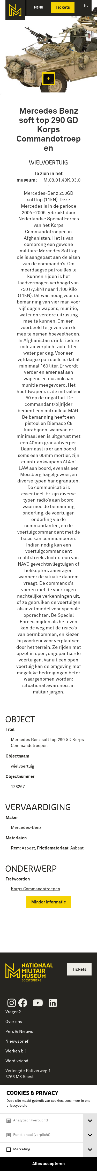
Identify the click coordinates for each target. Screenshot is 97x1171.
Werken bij (15, 1051)
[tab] (90, 1121)
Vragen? (13, 1012)
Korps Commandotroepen (35, 889)
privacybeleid (16, 1105)
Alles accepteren (48, 1164)
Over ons (13, 1022)
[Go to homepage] (28, 974)
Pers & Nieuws (19, 1031)
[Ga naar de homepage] (15, 10)
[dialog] (48, 1128)
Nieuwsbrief (16, 1041)
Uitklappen (48, 78)
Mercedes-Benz (26, 827)
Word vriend (16, 1061)
